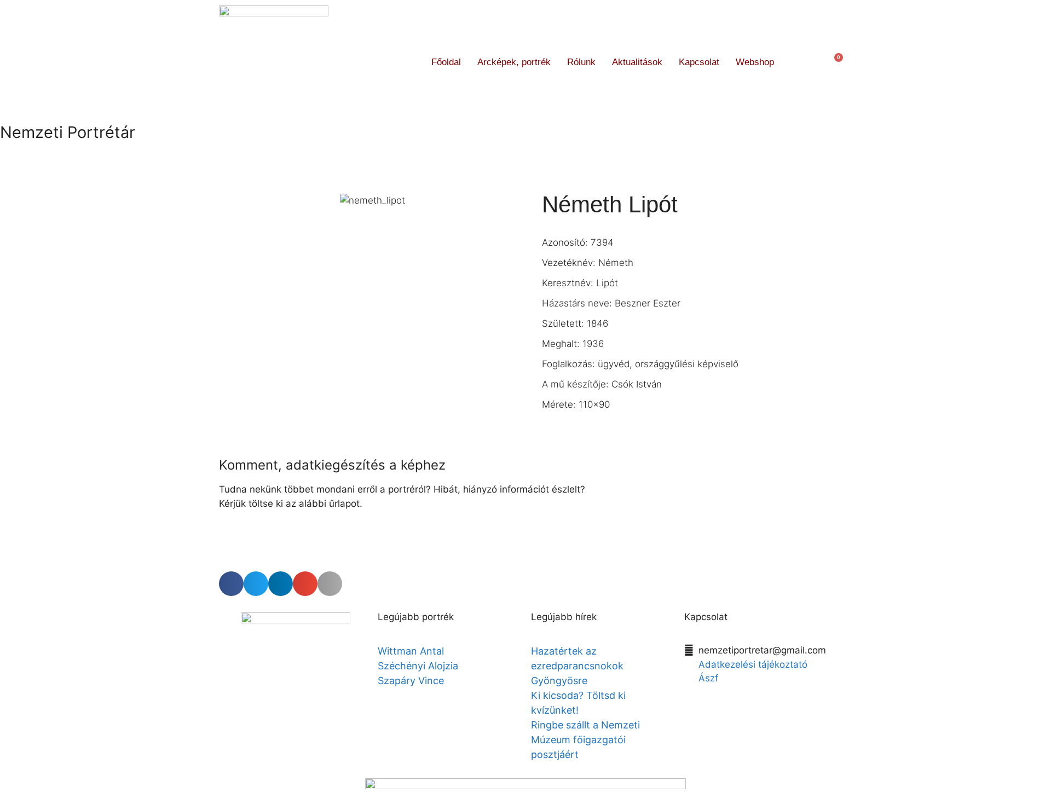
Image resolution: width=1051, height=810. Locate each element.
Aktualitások (637, 62)
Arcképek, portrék (514, 62)
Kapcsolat (699, 62)
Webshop (755, 62)
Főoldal (446, 62)
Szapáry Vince (411, 680)
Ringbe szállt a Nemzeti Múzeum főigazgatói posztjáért (585, 739)
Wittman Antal (412, 651)
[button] (802, 62)
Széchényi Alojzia (418, 666)
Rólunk (581, 62)
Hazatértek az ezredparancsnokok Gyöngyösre (577, 665)
